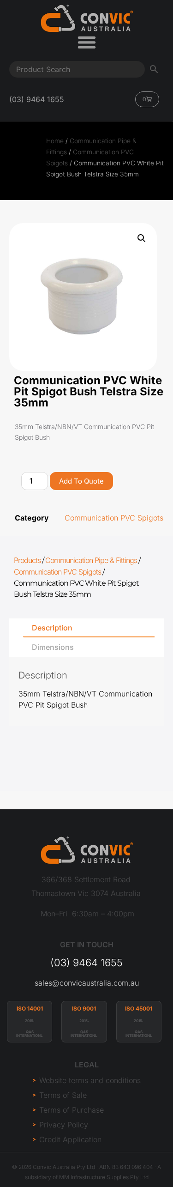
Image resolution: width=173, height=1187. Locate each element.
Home (55, 141)
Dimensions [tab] (53, 647)
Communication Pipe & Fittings (91, 560)
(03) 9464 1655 (86, 963)
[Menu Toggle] (86, 42)
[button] (141, 238)
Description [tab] (52, 627)
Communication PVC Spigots (114, 517)
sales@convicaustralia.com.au (87, 982)
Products (27, 560)
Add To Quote (81, 481)
